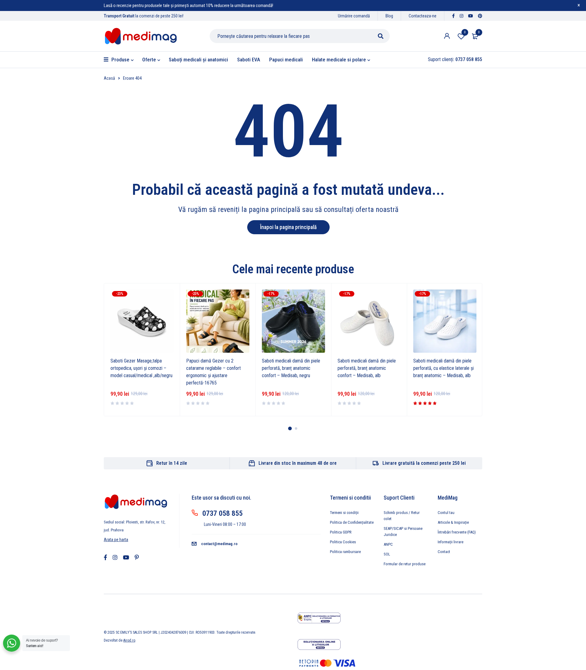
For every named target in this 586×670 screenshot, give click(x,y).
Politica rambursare (345, 551)
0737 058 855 (222, 513)
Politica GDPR (341, 532)
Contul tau (446, 512)
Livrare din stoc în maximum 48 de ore (298, 463)
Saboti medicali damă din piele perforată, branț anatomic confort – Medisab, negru (291, 368)
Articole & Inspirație (453, 522)
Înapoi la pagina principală (288, 227)
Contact (444, 551)
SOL (387, 554)
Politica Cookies (343, 542)
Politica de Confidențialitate (352, 522)
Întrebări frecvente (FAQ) (457, 532)
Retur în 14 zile (171, 463)
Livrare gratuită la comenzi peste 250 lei (424, 463)
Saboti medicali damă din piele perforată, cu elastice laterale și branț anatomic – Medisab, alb (443, 368)
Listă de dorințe (464, 32)
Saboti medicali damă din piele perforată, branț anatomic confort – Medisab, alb (367, 368)
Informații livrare (450, 542)
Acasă (109, 78)
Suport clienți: (455, 59)
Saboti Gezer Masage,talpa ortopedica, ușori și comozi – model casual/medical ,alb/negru (141, 368)
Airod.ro (129, 640)
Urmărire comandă (354, 15)
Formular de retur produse (404, 564)
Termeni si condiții (344, 512)
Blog (389, 15)
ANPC (388, 544)
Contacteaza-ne (422, 15)
